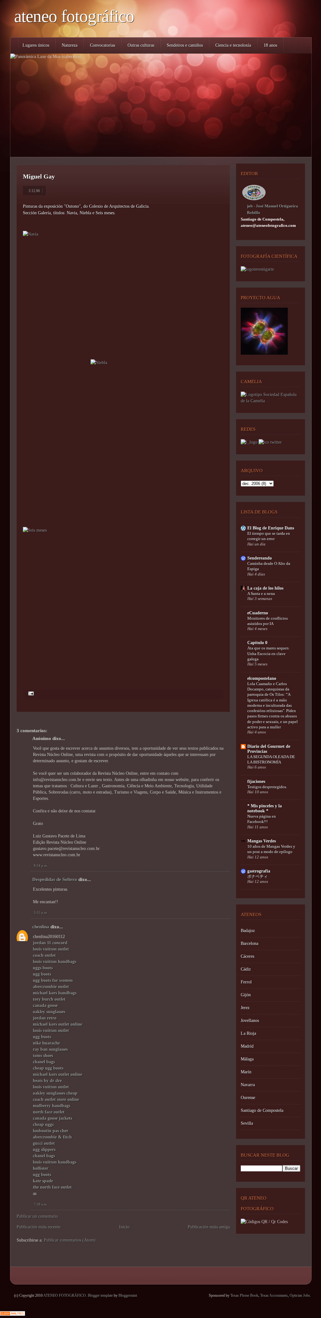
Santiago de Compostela (262, 1110)
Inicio (124, 1227)
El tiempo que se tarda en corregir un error (268, 536)
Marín (246, 1072)
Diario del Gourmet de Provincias (268, 749)
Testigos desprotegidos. (267, 786)
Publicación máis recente (39, 1227)
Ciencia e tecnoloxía (233, 45)
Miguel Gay (39, 176)
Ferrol (246, 982)
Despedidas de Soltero (54, 879)
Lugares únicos (36, 45)
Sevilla (247, 1123)
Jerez (245, 1007)
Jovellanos (250, 1020)
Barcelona (249, 943)
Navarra (248, 1084)
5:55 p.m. (41, 912)
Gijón (246, 994)
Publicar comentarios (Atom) (70, 1240)
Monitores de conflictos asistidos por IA (267, 621)
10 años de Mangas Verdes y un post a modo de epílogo (271, 849)
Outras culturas (141, 45)
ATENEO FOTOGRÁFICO (74, 16)
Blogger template (100, 1295)
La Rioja (248, 1033)
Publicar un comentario (37, 1216)
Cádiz (246, 969)
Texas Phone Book (244, 1295)
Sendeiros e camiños (185, 45)
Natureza (69, 45)
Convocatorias (102, 45)
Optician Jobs (300, 1295)
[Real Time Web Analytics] (12, 1314)
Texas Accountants (274, 1295)
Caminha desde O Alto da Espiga (268, 566)
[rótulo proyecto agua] (264, 353)
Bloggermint (127, 1295)
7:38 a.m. (41, 1204)
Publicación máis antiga (209, 1227)
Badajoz (248, 930)
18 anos (270, 45)
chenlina (40, 926)
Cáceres (247, 956)
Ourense (248, 1097)
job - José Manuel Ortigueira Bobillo (272, 209)
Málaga (247, 1059)
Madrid (247, 1046)
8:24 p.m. (41, 865)
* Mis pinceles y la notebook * (264, 808)
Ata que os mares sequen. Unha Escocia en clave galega (268, 653)
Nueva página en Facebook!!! (261, 819)
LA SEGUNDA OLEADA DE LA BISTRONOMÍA (271, 759)
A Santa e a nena (261, 593)
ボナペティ (257, 876)
